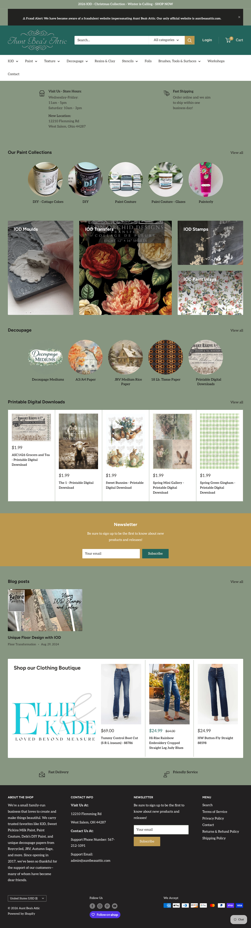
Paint (29, 61)
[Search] (190, 40)
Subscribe (155, 554)
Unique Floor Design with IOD (34, 637)
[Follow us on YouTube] (114, 906)
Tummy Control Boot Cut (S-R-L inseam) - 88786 (119, 740)
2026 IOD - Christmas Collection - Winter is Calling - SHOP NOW (125, 4)
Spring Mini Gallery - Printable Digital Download (168, 488)
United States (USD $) (24, 898)
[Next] (243, 455)
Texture (49, 61)
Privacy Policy (213, 818)
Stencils (128, 61)
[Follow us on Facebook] (92, 906)
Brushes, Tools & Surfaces (177, 61)
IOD (11, 61)
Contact (13, 74)
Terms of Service (214, 812)
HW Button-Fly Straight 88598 (215, 740)
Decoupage (75, 61)
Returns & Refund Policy (220, 832)
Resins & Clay (105, 61)
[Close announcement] (239, 17)
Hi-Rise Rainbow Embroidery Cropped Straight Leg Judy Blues (166, 743)
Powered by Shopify (21, 913)
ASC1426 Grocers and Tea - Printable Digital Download (31, 460)
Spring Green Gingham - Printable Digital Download (217, 488)
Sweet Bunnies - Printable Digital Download (125, 485)
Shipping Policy (214, 838)
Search (207, 805)
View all (237, 153)
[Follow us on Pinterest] (107, 906)
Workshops (216, 61)
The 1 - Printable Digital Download (76, 485)
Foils (148, 61)
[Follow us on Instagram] (100, 906)
